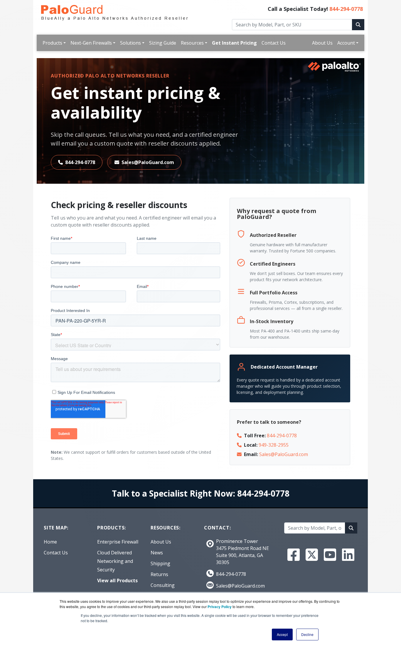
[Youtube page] (330, 555)
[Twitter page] (312, 555)
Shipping (160, 563)
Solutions (130, 43)
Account (346, 43)
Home (50, 542)
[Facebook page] (293, 555)
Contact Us (274, 43)
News (157, 552)
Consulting (163, 585)
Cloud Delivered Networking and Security (115, 561)
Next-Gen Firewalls (91, 43)
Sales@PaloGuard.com (148, 162)
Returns (159, 574)
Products (52, 43)
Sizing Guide (162, 43)
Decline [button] (307, 634)
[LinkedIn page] (348, 555)
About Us (322, 43)
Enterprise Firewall (117, 542)
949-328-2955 (274, 445)
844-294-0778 (346, 8)
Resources (192, 43)
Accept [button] (282, 634)
